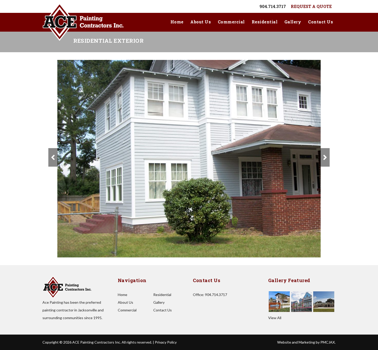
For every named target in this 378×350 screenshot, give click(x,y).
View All (274, 318)
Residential (265, 21)
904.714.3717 (272, 6)
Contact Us (320, 21)
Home (177, 21)
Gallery (292, 21)
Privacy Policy (166, 342)
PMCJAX (327, 342)
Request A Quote (311, 6)
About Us (200, 21)
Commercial (231, 21)
